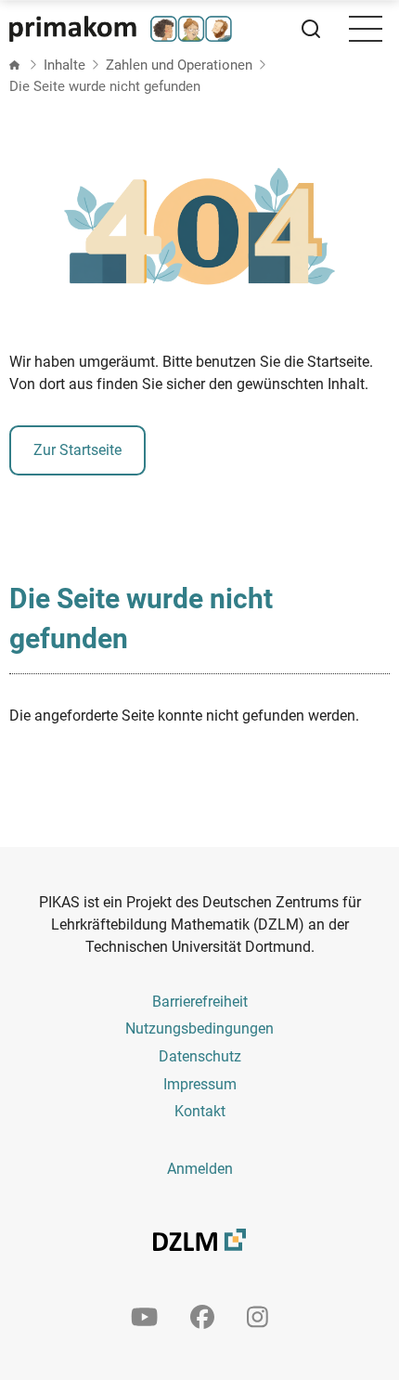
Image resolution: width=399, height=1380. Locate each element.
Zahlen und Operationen (179, 65)
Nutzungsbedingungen (199, 1028)
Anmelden (200, 1169)
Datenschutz (200, 1056)
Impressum (200, 1084)
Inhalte (64, 65)
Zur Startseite (77, 450)
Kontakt (199, 1111)
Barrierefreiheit (200, 1001)
